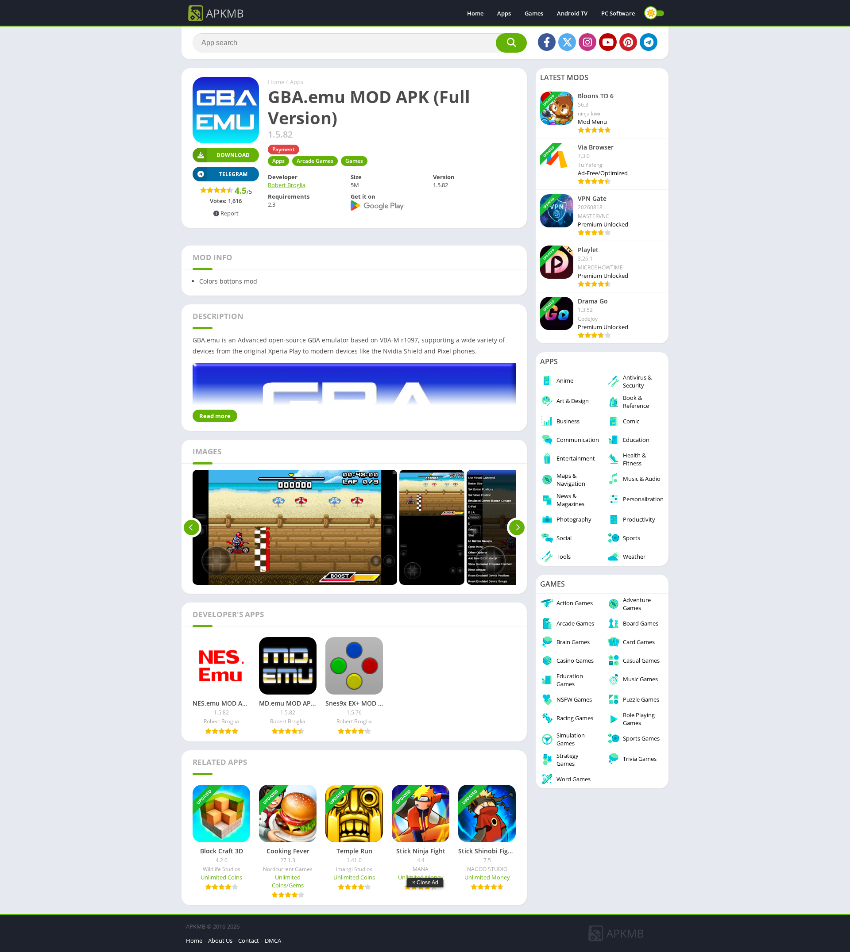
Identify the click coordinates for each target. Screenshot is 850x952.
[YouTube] (608, 42)
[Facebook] (547, 42)
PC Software (618, 13)
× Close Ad (425, 882)
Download (233, 155)
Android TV (572, 13)
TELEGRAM (233, 174)
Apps (504, 13)
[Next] (517, 527)
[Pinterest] (628, 42)
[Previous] (191, 527)
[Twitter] (567, 42)
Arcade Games (315, 161)
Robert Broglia (286, 185)
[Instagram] (587, 42)
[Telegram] (648, 42)
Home (475, 13)
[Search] (511, 43)
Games (534, 13)
